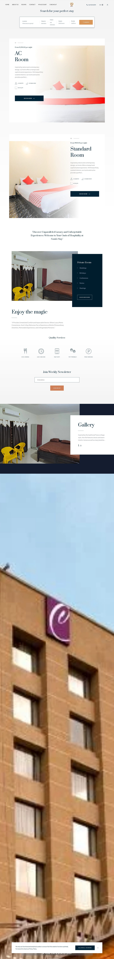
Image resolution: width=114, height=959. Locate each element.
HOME (7, 4)
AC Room (21, 56)
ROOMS (23, 4)
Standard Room (80, 152)
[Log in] (107, 5)
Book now (28, 98)
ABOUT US (15, 4)
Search (86, 22)
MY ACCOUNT (42, 4)
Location (24, 21)
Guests (60, 21)
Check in (43, 21)
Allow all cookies (85, 947)
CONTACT (32, 4)
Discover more (84, 297)
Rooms (73, 21)
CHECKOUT (53, 4)
